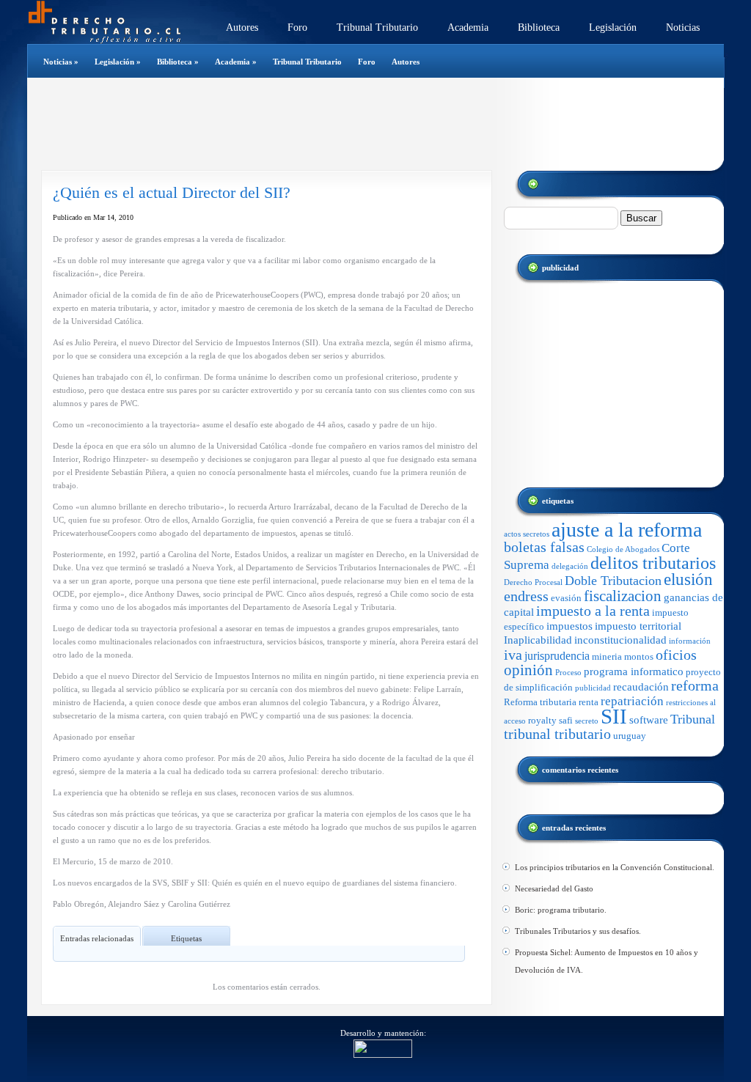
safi (566, 720)
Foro (297, 27)
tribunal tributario (557, 734)
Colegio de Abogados (623, 549)
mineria (607, 656)
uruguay (629, 735)
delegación (570, 566)
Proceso (568, 673)
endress (526, 596)
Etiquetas (186, 938)
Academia (467, 27)
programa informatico (634, 671)
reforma (695, 685)
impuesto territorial (638, 626)
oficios (676, 655)
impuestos (569, 626)
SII (614, 716)
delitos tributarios (653, 563)
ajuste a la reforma (627, 529)
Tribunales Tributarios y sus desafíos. (578, 931)
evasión (566, 597)
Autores (242, 27)
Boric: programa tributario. (561, 909)
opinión (528, 670)
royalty (542, 720)
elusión (688, 579)
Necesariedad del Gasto (554, 888)
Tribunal (692, 719)
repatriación (632, 701)
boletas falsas (544, 547)
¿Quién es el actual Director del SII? (171, 192)
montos (638, 656)
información (690, 641)
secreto (586, 721)
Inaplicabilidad (538, 640)
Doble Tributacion (613, 580)
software (648, 720)
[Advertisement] (367, 124)
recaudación (641, 687)
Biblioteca (539, 27)
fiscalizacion (623, 596)
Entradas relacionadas (96, 938)
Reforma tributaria (540, 701)
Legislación (613, 27)
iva (513, 655)
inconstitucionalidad (620, 640)
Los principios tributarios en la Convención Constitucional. (614, 867)
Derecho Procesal (533, 582)
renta (588, 701)
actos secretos (526, 534)
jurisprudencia (557, 655)
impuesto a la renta (593, 611)
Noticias (683, 27)
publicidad (593, 688)
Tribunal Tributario (377, 27)
